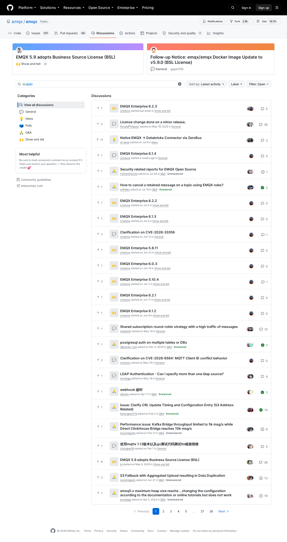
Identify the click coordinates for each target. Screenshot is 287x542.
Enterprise (125, 7)
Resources (72, 7)
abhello (124, 394)
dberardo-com (128, 346)
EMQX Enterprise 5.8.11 (139, 248)
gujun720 (177, 69)
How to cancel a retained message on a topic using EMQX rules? (172, 185)
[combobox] (99, 84)
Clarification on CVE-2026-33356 (147, 232)
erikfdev (125, 189)
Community (137, 530)
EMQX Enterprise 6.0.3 (138, 264)
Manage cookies (180, 530)
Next (222, 511)
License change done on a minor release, (153, 122)
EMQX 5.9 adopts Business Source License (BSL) (65, 57)
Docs (151, 530)
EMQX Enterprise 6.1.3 (138, 216)
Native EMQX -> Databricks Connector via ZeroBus (161, 138)
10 (265, 329)
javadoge (125, 499)
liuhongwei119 (128, 413)
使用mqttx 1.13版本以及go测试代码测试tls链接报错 (159, 444)
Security (112, 530)
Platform (25, 7)
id (45, 63)
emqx (17, 21)
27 (202, 511)
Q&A (163, 173)
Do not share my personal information (215, 530)
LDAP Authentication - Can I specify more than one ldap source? (172, 374)
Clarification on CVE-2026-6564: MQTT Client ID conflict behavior (173, 358)
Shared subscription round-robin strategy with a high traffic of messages (179, 327)
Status (124, 530)
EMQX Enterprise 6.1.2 (138, 311)
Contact (162, 530)
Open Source (99, 7)
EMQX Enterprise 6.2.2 (138, 201)
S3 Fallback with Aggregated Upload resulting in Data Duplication (172, 475)
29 (265, 124)
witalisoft (125, 331)
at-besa (124, 142)
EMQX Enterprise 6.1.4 (138, 153)
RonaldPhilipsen (129, 126)
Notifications (215, 21)
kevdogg (125, 378)
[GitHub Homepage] (52, 531)
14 (265, 410)
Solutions (48, 7)
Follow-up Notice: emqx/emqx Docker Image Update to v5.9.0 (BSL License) (206, 60)
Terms (87, 530)
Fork (241, 21)
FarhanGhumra (129, 173)
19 (265, 495)
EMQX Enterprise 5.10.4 (139, 279)
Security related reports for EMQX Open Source (158, 169)
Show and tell (28, 64)
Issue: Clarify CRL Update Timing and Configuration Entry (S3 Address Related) (177, 407)
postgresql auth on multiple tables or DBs (153, 342)
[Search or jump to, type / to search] (232, 7)
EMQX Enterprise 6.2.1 (138, 295)
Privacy (98, 530)
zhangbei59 (127, 448)
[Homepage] (10, 7)
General (158, 69)
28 (265, 462)
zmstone (125, 110)
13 (265, 478)
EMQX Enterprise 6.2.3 (138, 106)
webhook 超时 (131, 390)
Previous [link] (143, 511)
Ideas (154, 142)
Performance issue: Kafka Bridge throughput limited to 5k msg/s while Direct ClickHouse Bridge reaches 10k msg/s (176, 426)
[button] (179, 84)
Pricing (148, 7)
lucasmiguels (128, 433)
